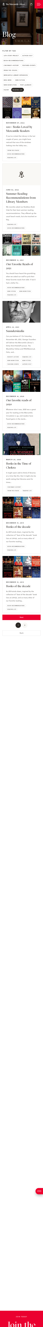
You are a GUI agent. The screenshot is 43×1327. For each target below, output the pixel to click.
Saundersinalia (15, 331)
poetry (6, 90)
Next (21, 617)
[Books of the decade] (22, 507)
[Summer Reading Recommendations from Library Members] (22, 174)
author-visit (27, 55)
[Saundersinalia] (22, 312)
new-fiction (20, 80)
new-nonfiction (10, 85)
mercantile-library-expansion (16, 75)
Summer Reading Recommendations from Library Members (21, 197)
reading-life (17, 90)
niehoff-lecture (13, 357)
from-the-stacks (10, 70)
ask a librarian (39, 1191)
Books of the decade (18, 527)
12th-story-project (11, 55)
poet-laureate (26, 85)
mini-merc (8, 80)
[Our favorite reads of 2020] (22, 381)
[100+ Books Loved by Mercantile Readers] (22, 107)
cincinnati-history (11, 65)
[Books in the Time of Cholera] (22, 444)
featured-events (28, 65)
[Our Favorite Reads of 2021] (22, 245)
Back (21, 633)
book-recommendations (13, 60)
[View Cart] (31, 4)
